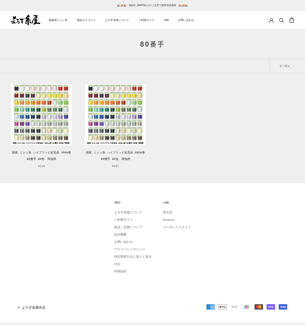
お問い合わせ (186, 20)
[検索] (281, 20)
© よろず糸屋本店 (31, 308)
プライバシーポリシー (129, 249)
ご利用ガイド (146, 20)
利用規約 (120, 271)
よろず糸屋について (117, 20)
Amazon (168, 219)
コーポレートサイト (177, 227)
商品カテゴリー (86, 20)
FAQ (166, 20)
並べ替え (286, 66)
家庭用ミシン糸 (58, 20)
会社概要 (120, 234)
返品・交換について (128, 227)
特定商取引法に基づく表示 (133, 256)
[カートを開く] (292, 20)
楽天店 (167, 212)
